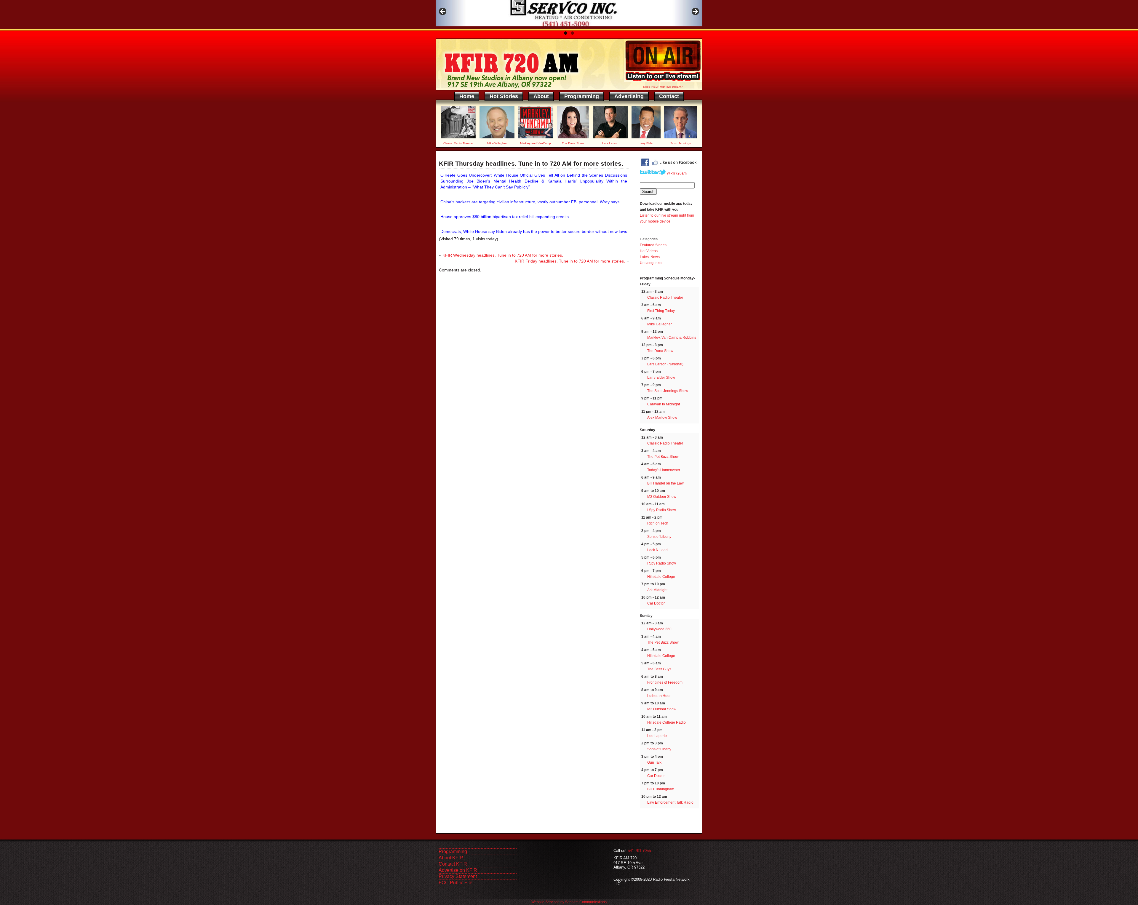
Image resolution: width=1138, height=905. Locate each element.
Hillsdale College (661, 577)
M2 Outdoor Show (661, 497)
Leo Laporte (657, 736)
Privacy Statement (458, 876)
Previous (443, 11)
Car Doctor (656, 603)
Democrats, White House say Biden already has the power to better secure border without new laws (533, 231)
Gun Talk (654, 762)
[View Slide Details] (569, 13)
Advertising (629, 96)
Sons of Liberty (659, 537)
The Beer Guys (659, 669)
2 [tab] (572, 33)
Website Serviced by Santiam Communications (569, 902)
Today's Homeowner (663, 470)
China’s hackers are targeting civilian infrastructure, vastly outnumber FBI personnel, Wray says (529, 201)
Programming (581, 96)
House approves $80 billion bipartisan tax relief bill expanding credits (504, 216)
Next (695, 11)
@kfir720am (676, 173)
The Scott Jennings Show (667, 391)
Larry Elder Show (661, 377)
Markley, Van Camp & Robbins (671, 337)
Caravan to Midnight (663, 404)
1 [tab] (565, 33)
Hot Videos (649, 251)
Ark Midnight (657, 590)
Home (466, 96)
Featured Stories (653, 245)
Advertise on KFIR (458, 870)
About (541, 96)
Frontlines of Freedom (665, 682)
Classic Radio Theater (665, 297)
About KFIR (451, 857)
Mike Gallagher (659, 324)
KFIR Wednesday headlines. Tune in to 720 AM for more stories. (502, 255)
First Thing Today (661, 311)
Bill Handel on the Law (665, 483)
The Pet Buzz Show (663, 457)
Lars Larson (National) (665, 364)
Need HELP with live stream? (663, 86)
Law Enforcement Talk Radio (670, 802)
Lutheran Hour (659, 696)
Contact (669, 96)
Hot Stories (504, 96)
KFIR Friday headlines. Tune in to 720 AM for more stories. (570, 261)
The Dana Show (660, 351)
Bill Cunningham (660, 789)
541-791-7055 (639, 850)
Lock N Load (657, 550)
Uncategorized (652, 263)
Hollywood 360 (659, 629)
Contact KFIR (453, 863)
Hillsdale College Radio (666, 722)
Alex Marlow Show (662, 417)
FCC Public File (455, 882)
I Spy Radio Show (661, 510)
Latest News (650, 257)
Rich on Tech (657, 523)
